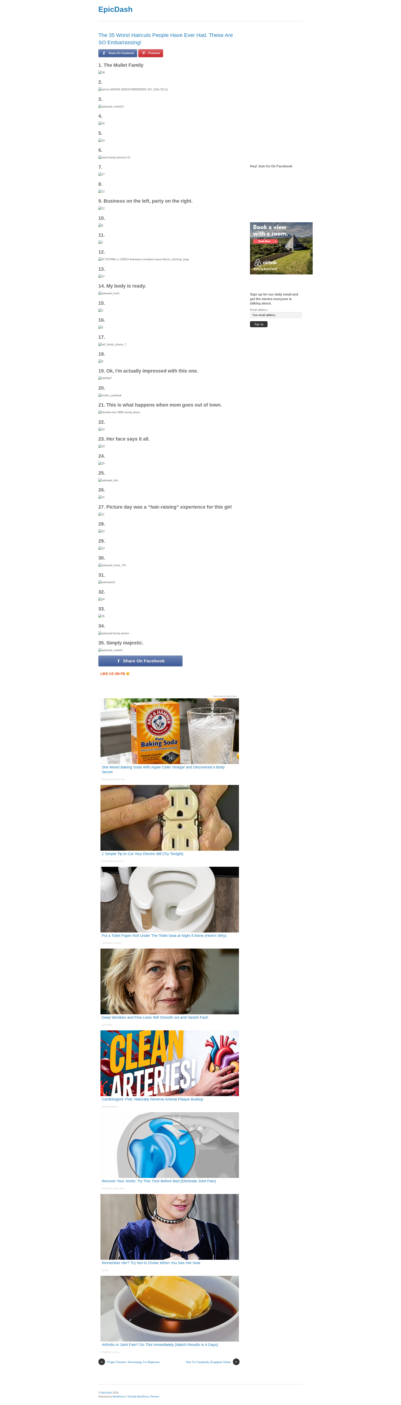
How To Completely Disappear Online (211, 1362)
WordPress (119, 1396)
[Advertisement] (217, 10)
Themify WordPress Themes (143, 1396)
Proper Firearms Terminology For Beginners (130, 1362)
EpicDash (115, 9)
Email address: (259, 309)
